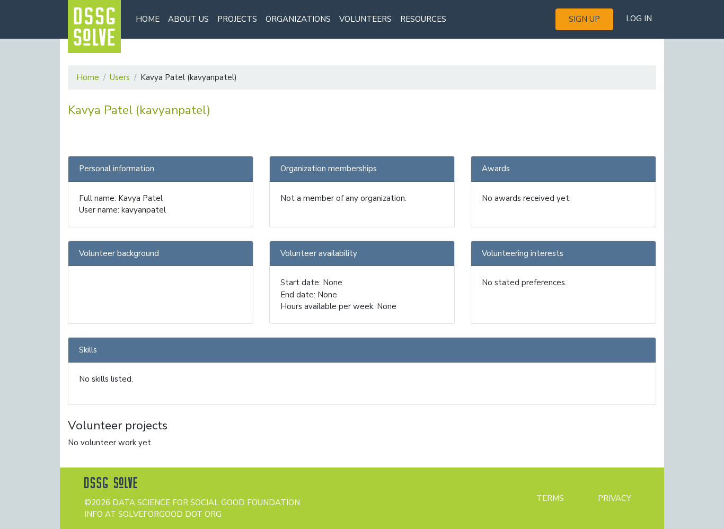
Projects (237, 19)
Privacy (614, 498)
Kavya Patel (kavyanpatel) (139, 110)
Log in (639, 18)
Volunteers (365, 19)
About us (188, 19)
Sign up (584, 19)
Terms (550, 498)
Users (120, 77)
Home (148, 19)
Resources (423, 19)
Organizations (298, 19)
